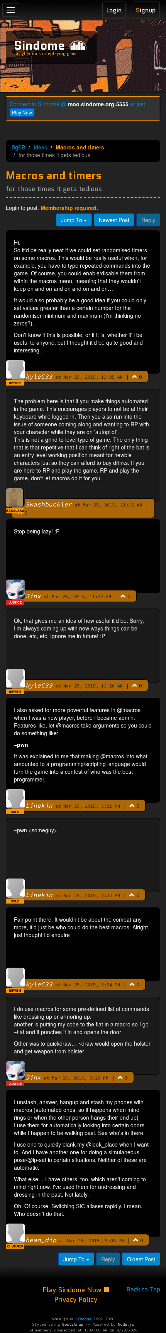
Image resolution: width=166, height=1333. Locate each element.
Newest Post (114, 220)
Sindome (39, 45)
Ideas (40, 147)
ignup (146, 10)
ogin (114, 10)
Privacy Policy (75, 1299)
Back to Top (143, 1289)
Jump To (72, 220)
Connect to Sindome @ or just (77, 104)
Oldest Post (141, 1259)
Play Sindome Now (72, 1290)
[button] (134, 376)
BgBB (18, 147)
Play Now (22, 112)
